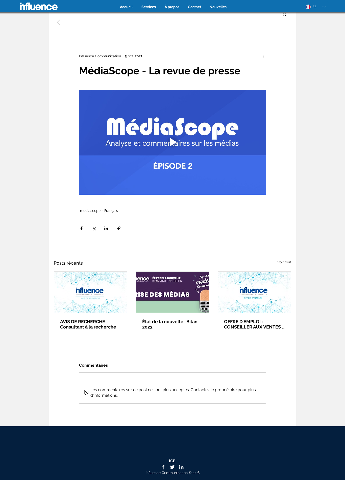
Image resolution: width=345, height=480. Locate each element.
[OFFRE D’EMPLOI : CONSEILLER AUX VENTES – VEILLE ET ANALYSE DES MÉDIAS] (254, 292)
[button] (284, 14)
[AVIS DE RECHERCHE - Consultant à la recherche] (90, 292)
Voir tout (284, 262)
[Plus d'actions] (263, 56)
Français (111, 211)
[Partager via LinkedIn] (106, 228)
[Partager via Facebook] (81, 228)
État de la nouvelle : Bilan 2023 (170, 324)
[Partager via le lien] (118, 228)
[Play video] (172, 142)
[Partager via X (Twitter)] (93, 228)
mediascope (90, 211)
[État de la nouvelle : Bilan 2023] (172, 292)
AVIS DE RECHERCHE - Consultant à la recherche (88, 324)
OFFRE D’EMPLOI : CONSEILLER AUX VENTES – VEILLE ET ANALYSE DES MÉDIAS (254, 324)
